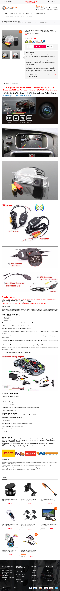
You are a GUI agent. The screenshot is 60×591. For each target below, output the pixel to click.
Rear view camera (15, 13)
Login (51, 1)
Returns (49, 575)
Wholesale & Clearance (11, 17)
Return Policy (20, 581)
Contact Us (30, 17)
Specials (34, 578)
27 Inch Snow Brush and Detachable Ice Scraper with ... (48, 500)
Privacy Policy (20, 571)
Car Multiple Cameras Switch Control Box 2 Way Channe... (28, 551)
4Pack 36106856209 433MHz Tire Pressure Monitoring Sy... (29, 525)
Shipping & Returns (22, 576)
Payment (19, 579)
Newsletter (49, 580)
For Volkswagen (16, 21)
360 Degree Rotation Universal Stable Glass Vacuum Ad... (9, 500)
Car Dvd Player (27, 13)
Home (5, 13)
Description (6, 83)
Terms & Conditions (22, 574)
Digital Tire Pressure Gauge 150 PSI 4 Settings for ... (10, 525)
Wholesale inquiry (29, 34)
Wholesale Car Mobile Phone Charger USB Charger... (9, 551)
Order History (50, 573)
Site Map (34, 580)
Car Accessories (40, 13)
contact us (54, 74)
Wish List (49, 578)
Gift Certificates (36, 573)
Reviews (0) (15, 83)
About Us (5, 579)
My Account (4, 1)
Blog (22, 17)
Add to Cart (40, 46)
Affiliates (34, 575)
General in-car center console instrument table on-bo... (28, 500)
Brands (34, 570)
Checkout (10, 1)
